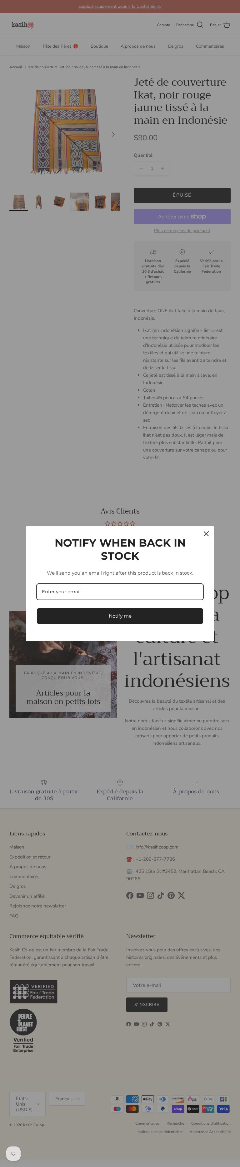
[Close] (206, 533)
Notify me (120, 616)
